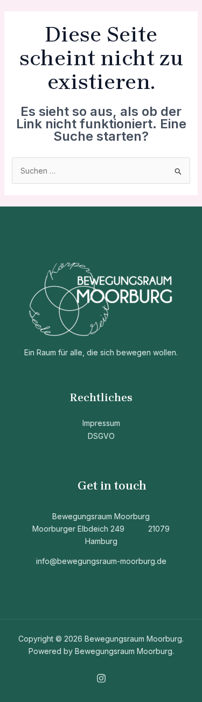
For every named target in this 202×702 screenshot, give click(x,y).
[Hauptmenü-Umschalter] (177, 17)
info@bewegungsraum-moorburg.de (101, 561)
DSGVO (101, 436)
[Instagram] (101, 678)
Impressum (101, 423)
